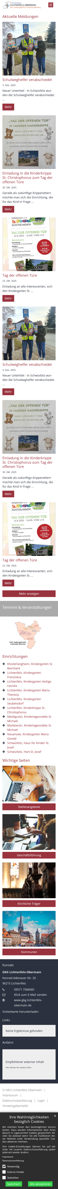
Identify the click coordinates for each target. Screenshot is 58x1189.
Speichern (13, 1184)
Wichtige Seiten (16, 760)
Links (6, 1020)
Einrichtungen (15, 656)
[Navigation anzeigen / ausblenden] (50, 4)
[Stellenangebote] (29, 783)
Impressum (7, 1156)
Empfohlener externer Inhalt (25, 1062)
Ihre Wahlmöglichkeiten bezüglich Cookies (29, 1119)
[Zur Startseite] (21, 5)
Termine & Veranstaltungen (27, 607)
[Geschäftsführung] (29, 832)
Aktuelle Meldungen (20, 16)
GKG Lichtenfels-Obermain (21, 972)
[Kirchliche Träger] (29, 880)
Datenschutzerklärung (13, 1160)
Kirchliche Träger (29, 904)
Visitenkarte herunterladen (20, 1012)
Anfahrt (7, 1042)
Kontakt (8, 965)
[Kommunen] (29, 929)
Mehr (8, 107)
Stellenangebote (29, 807)
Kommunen (29, 952)
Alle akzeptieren (40, 1184)
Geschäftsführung (29, 855)
